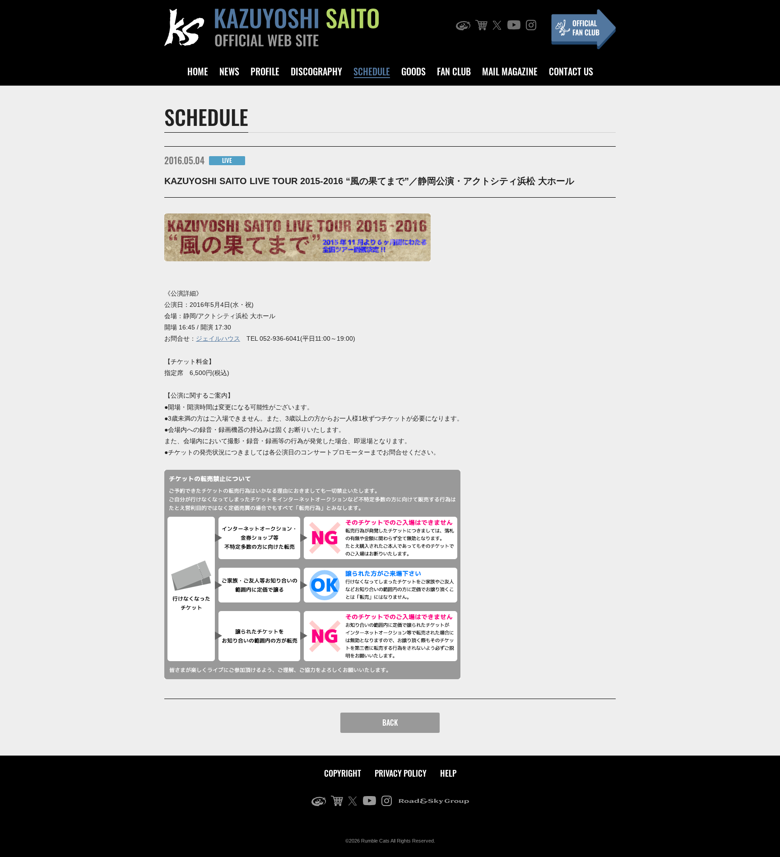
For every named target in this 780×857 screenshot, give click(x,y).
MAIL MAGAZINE (510, 71)
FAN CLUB (454, 71)
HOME (197, 71)
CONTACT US (571, 71)
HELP (448, 773)
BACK (390, 722)
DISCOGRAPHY (316, 71)
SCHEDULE (371, 71)
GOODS (413, 71)
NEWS (229, 71)
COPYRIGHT (342, 773)
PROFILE (265, 71)
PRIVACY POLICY (401, 773)
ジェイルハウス (218, 338)
